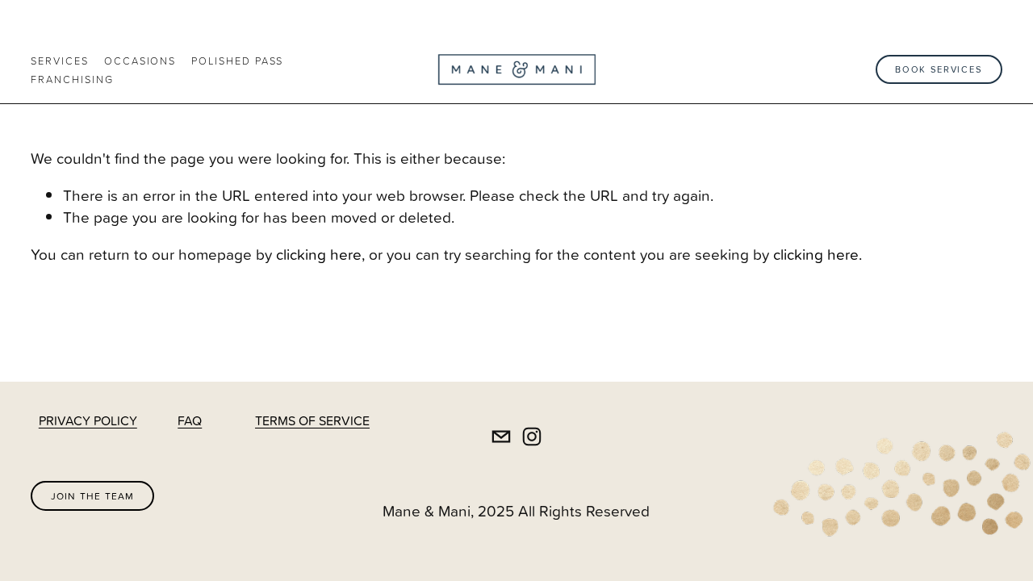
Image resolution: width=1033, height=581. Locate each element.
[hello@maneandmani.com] (501, 436)
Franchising (72, 79)
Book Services (938, 69)
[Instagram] (532, 436)
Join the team (93, 496)
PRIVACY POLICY (88, 420)
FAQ (190, 420)
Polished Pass (237, 60)
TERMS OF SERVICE (312, 420)
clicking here (319, 254)
